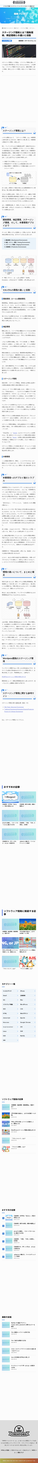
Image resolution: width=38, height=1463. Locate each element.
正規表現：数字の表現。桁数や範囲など (24, 1223)
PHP (21, 1031)
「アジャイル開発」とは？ (26, 968)
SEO (4, 1009)
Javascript (6, 1018)
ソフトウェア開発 (7, 41)
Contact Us (31, 1460)
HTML (5, 1013)
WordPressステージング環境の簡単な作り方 (14, 676)
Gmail (5, 995)
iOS (21, 1027)
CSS (21, 1009)
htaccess (6, 1022)
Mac (21, 1000)
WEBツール (26, 6)
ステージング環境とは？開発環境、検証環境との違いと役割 (17, 34)
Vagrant (15, 433)
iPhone (22, 991)
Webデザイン (24, 1013)
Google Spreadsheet (8, 1027)
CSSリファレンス (14, 6)
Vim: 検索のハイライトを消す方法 (20, 1332)
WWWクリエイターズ (8, 1440)
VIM (4, 1040)
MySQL (22, 1036)
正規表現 (22, 995)
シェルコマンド (7, 991)
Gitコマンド (21, 6)
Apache (22, 1018)
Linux (4, 1031)
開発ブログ (32, 6)
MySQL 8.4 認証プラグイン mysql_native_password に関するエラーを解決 (23, 1324)
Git (4, 1000)
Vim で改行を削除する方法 (18, 1340)
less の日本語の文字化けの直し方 (20, 1357)
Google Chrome (25, 1022)
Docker (15, 437)
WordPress (24, 1004)
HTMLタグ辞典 (6, 6)
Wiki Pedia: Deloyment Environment (14, 707)
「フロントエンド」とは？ (9, 968)
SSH (4, 1036)
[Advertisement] (19, 98)
